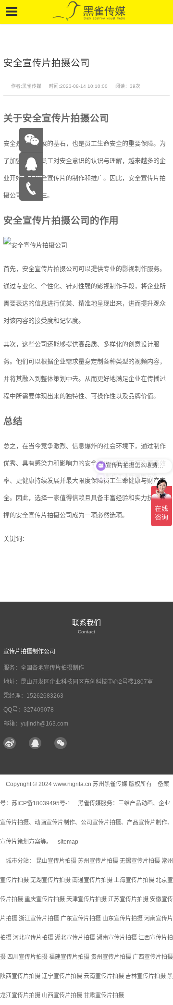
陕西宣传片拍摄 (20, 976)
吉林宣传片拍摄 (145, 976)
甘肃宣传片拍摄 (104, 995)
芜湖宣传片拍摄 (50, 880)
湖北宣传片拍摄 (75, 937)
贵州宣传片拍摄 (111, 957)
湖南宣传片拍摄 (117, 937)
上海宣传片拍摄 (134, 880)
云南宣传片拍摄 (104, 976)
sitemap (68, 841)
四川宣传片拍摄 (27, 957)
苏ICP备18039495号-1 (42, 803)
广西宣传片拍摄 (153, 957)
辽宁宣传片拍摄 (62, 976)
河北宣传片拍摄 (33, 937)
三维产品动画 (135, 803)
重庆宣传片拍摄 (45, 899)
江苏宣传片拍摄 (128, 899)
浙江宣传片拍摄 (39, 918)
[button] (60, 743)
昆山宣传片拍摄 (56, 861)
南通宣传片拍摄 (92, 880)
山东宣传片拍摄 (122, 918)
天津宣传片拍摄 (86, 899)
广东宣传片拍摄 (81, 918)
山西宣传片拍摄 (62, 995)
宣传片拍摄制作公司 (29, 651)
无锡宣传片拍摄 (140, 861)
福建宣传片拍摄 (69, 957)
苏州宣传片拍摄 (98, 861)
